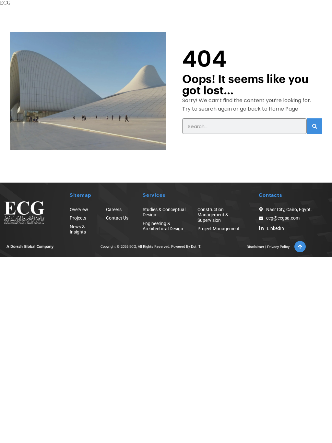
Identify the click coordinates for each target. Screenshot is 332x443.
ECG (5, 3)
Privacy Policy (278, 247)
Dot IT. (196, 247)
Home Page (283, 109)
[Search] (314, 126)
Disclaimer (255, 247)
